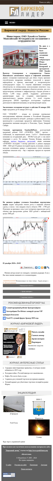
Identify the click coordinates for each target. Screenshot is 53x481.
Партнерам (36, 342)
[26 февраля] (14, 412)
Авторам (44, 465)
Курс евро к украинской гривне (14, 442)
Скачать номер (37, 335)
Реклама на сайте (21, 465)
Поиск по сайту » (45, 2)
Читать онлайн (37, 332)
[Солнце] (39, 435)
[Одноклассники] (42, 267)
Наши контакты (26, 469)
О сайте (8, 465)
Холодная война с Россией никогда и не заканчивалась (24, 373)
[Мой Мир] (45, 267)
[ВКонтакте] (36, 267)
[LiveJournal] (48, 267)
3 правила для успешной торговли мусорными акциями (24, 379)
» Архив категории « (26, 291)
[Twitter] (39, 267)
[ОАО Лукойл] (20, 68)
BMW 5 (39, 399)
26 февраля (14, 414)
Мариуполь (39, 418)
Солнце (39, 437)
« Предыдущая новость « (26, 285)
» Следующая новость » (26, 297)
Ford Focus (14, 423)
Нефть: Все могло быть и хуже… (16, 376)
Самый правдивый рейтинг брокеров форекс (23, 308)
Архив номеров (37, 339)
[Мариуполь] (39, 416)
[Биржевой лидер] (26, 17)
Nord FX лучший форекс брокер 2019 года (22, 318)
